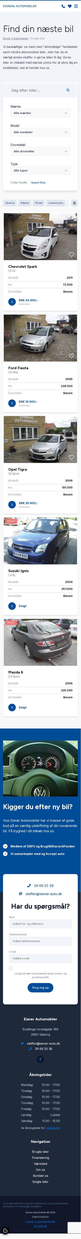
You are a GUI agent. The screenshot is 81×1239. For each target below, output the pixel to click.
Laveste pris (55, 203)
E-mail (12, 951)
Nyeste (9, 203)
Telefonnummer (18, 934)
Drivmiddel (18, 145)
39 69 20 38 (43, 886)
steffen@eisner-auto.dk (43, 894)
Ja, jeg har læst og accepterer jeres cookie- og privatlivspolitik (40, 975)
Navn (12, 917)
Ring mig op (40, 987)
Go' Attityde (40, 1226)
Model (15, 126)
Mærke (16, 106)
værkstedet (53, 1128)
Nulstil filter (38, 182)
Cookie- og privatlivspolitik (40, 1221)
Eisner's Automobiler (15, 38)
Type (14, 164)
